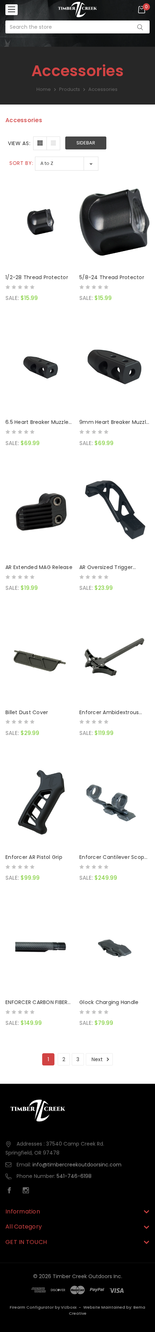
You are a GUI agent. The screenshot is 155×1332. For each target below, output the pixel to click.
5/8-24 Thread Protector (111, 277)
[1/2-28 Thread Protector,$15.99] (40, 222)
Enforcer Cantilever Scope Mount (113, 857)
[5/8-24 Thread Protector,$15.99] (114, 222)
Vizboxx (68, 1307)
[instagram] (28, 1191)
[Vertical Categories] (11, 9)
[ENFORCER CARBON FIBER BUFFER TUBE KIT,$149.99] (40, 947)
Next (98, 1059)
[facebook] (11, 1191)
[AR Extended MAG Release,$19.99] (40, 512)
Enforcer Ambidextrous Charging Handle (109, 713)
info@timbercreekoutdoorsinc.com (76, 1164)
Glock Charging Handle (108, 1002)
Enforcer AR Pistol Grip (33, 857)
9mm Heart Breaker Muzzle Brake (114, 422)
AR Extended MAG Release (38, 567)
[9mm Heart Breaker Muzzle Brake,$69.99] (114, 367)
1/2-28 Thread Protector (36, 277)
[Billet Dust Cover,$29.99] (40, 657)
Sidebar (85, 142)
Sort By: (21, 163)
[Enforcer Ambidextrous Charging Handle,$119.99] (114, 657)
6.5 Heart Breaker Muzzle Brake (36, 422)
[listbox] (66, 164)
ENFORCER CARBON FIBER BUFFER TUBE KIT (36, 1003)
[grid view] (40, 143)
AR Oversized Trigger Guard (106, 568)
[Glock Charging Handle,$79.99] (114, 947)
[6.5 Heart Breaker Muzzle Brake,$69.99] (40, 367)
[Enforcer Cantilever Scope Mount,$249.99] (114, 802)
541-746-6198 (74, 1176)
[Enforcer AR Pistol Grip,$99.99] (40, 802)
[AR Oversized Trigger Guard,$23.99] (114, 512)
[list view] (53, 143)
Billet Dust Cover (26, 712)
